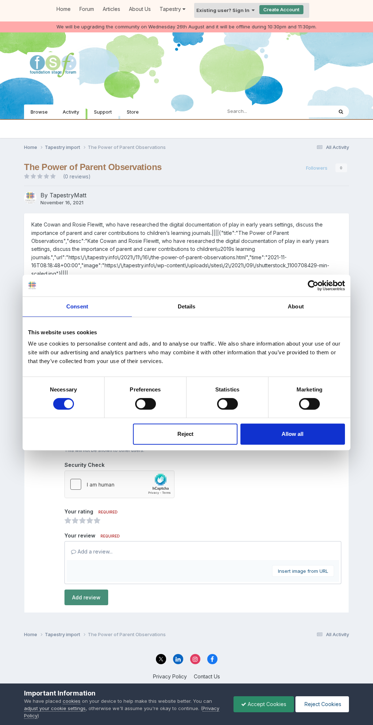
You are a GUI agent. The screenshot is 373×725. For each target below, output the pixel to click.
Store (133, 112)
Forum (86, 9)
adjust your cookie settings (55, 708)
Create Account (281, 9)
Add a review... (94, 551)
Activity (71, 112)
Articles (111, 9)
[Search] (341, 111)
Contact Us (207, 676)
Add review (86, 597)
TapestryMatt (68, 195)
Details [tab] (187, 306)
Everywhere (310, 111)
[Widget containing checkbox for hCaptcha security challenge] (119, 484)
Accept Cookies (266, 704)
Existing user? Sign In (224, 10)
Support (103, 112)
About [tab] (296, 306)
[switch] (145, 404)
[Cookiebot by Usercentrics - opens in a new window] (313, 285)
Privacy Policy (170, 676)
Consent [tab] (77, 306)
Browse (39, 112)
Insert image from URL (303, 571)
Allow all (292, 434)
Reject (185, 434)
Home (63, 9)
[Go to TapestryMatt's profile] (30, 198)
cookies (72, 701)
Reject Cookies (322, 704)
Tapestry (171, 9)
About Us (140, 9)
